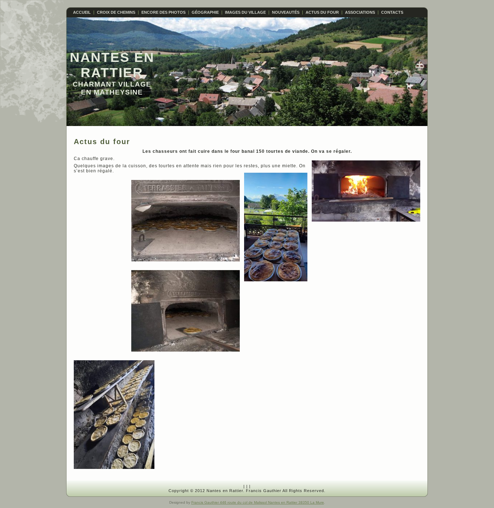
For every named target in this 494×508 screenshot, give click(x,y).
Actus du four (102, 142)
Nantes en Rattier (112, 65)
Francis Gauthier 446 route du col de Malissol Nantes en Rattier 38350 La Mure (257, 502)
